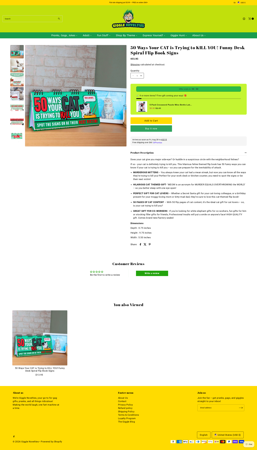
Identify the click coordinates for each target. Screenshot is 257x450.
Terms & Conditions (128, 415)
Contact (122, 401)
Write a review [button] (152, 273)
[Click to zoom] (122, 49)
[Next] (122, 96)
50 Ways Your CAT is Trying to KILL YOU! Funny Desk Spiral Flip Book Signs (40, 369)
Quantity (135, 70)
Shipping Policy (126, 411)
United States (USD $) (229, 435)
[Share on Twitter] (145, 244)
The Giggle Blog (126, 421)
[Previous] (29, 96)
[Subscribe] (241, 407)
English (204, 435)
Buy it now (151, 128)
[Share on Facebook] (140, 244)
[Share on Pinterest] (150, 244)
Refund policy (125, 408)
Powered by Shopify (51, 441)
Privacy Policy (125, 404)
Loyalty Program (127, 418)
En (235, 3)
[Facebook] (13, 437)
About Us (123, 398)
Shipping (135, 64)
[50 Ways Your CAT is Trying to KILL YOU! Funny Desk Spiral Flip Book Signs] (39, 337)
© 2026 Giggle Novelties (26, 441)
